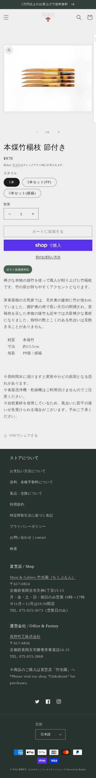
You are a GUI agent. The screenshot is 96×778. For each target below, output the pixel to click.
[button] (6, 17)
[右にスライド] (58, 132)
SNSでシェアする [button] (23, 435)
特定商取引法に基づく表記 (31, 515)
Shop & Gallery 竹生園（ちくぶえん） (43, 577)
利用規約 (17, 504)
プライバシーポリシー (28, 526)
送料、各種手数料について (31, 482)
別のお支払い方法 (48, 257)
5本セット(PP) (39, 182)
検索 (13, 549)
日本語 (45, 734)
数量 (7, 204)
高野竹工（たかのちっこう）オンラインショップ (41, 769)
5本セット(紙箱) (22, 193)
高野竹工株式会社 (25, 637)
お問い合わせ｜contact (28, 537)
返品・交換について (26, 493)
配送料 (16, 165)
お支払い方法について (28, 471)
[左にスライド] (37, 132)
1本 (12, 182)
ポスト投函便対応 (17, 269)
